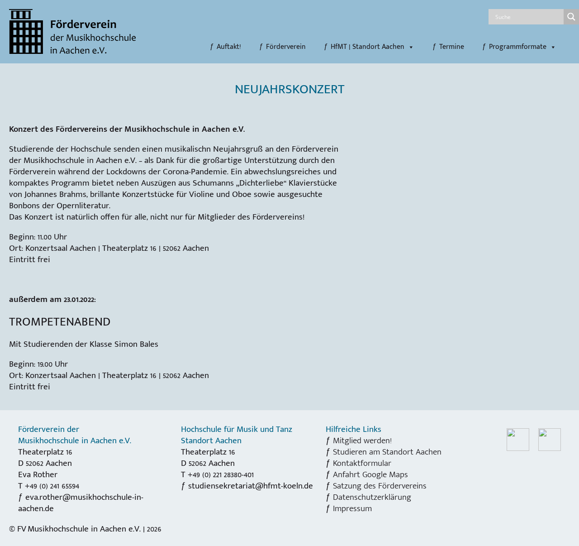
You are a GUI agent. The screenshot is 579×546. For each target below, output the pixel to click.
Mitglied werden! (362, 440)
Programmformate (517, 47)
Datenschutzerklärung (372, 497)
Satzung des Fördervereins (380, 486)
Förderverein (286, 47)
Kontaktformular (362, 463)
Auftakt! (229, 47)
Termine (451, 47)
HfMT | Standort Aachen (367, 47)
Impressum (352, 508)
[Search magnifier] (571, 16)
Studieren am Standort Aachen (387, 452)
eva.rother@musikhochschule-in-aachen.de (80, 503)
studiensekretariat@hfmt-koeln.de (250, 486)
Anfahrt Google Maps (370, 474)
